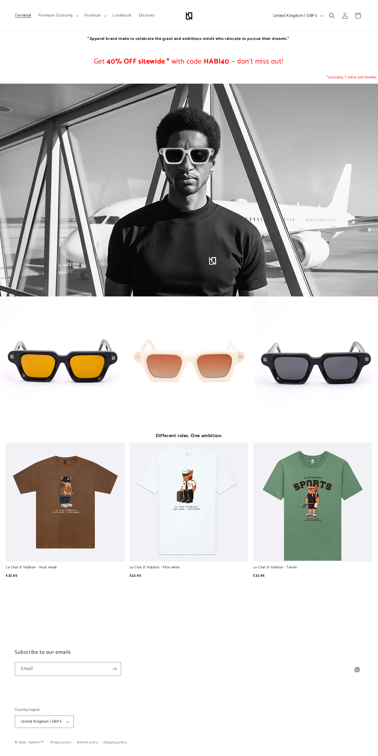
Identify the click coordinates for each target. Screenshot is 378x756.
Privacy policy (60, 742)
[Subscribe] (114, 669)
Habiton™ (36, 742)
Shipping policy (115, 742)
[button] (58, 15)
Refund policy (87, 742)
